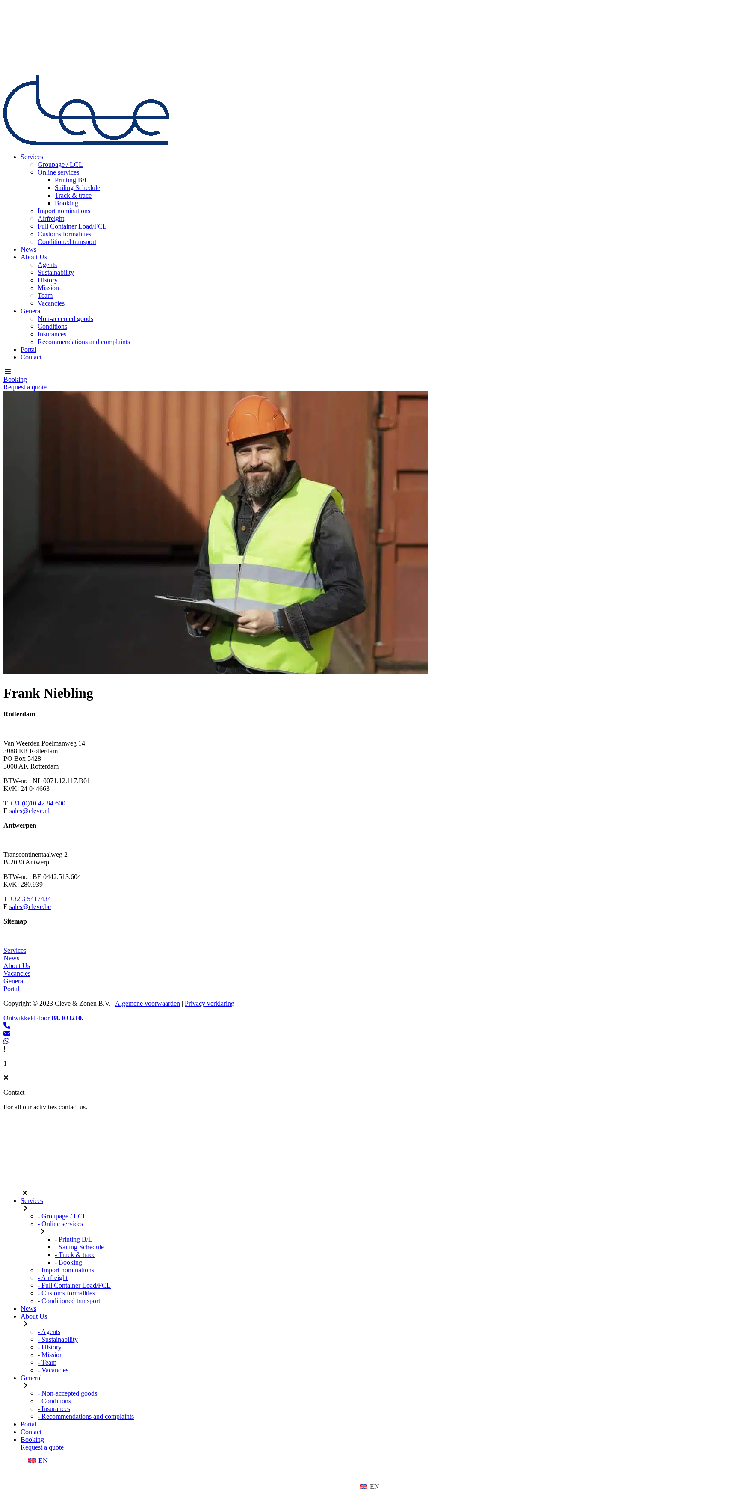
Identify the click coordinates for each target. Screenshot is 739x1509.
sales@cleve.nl (29, 810)
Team (45, 295)
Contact (31, 357)
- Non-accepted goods (67, 1393)
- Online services (60, 1223)
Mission (48, 287)
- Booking (68, 1262)
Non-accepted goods (65, 318)
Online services (58, 172)
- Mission (50, 1354)
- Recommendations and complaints (86, 1416)
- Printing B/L (73, 1239)
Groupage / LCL (60, 164)
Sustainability (56, 272)
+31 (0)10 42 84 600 (37, 803)
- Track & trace (75, 1254)
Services (32, 156)
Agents (47, 264)
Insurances (52, 334)
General (31, 311)
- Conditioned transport (69, 1300)
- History (50, 1347)
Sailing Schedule (77, 187)
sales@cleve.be (30, 906)
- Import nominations (66, 1270)
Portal (28, 349)
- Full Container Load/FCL (74, 1285)
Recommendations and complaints (84, 341)
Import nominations (64, 210)
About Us (34, 257)
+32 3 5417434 (30, 899)
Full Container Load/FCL (72, 226)
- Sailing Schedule (79, 1247)
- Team (47, 1362)
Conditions (52, 326)
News (28, 249)
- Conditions (54, 1401)
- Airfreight (53, 1277)
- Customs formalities (66, 1293)
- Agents (49, 1331)
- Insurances (54, 1408)
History (48, 280)
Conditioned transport (67, 241)
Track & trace (73, 195)
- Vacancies (53, 1370)
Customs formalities (64, 234)
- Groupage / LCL (62, 1216)
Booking (66, 203)
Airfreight (51, 218)
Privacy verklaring (209, 1003)
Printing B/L (72, 180)
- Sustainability (58, 1339)
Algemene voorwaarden (147, 1003)
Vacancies (51, 303)
